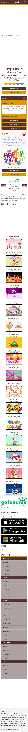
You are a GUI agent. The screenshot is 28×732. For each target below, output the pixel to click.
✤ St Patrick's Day (8, 612)
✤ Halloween (6, 631)
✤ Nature (5, 673)
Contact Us (15, 729)
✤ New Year (6, 604)
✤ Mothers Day (7, 619)
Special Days (9, 35)
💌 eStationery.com (16, 167)
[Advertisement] (14, 19)
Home (3, 35)
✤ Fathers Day (6, 623)
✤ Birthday (6, 566)
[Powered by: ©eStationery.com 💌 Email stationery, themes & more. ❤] (14, 134)
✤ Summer (5, 650)
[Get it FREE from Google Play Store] (14, 530)
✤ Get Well (6, 581)
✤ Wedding (6, 574)
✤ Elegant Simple (7, 597)
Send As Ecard (13, 128)
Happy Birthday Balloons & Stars (11, 37)
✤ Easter (5, 616)
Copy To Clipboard (14, 124)
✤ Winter (5, 658)
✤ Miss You (6, 589)
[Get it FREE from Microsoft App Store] (14, 539)
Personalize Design (14, 89)
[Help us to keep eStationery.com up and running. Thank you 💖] (14, 180)
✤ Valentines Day (7, 608)
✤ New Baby (6, 570)
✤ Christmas (6, 639)
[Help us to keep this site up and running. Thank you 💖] (14, 501)
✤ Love (5, 585)
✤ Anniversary (6, 562)
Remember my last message (10, 116)
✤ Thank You (6, 593)
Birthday (17, 35)
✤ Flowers (5, 669)
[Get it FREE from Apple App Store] (14, 522)
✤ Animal (5, 665)
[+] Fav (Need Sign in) (14, 92)
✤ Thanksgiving (7, 635)
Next (24, 185)
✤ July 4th (5, 627)
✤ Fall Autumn (6, 654)
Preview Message (14, 121)
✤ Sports (5, 677)
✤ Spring (5, 646)
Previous (4, 185)
